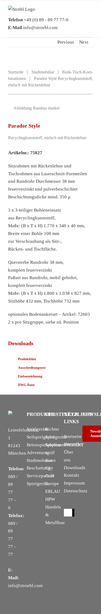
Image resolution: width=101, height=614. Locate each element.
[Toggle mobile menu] (91, 14)
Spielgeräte (37, 429)
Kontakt (71, 475)
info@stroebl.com (33, 27)
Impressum (74, 483)
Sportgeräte (38, 483)
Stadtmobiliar (43, 72)
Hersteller (73, 444)
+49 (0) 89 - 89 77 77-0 (38, 19)
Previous (65, 42)
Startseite (15, 72)
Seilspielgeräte (41, 437)
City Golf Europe (52, 475)
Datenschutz (76, 490)
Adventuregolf (41, 452)
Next (83, 42)
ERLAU (52, 491)
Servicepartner (41, 475)
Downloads (74, 467)
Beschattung (38, 468)
